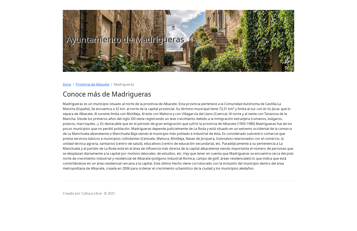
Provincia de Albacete (92, 84)
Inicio (67, 84)
